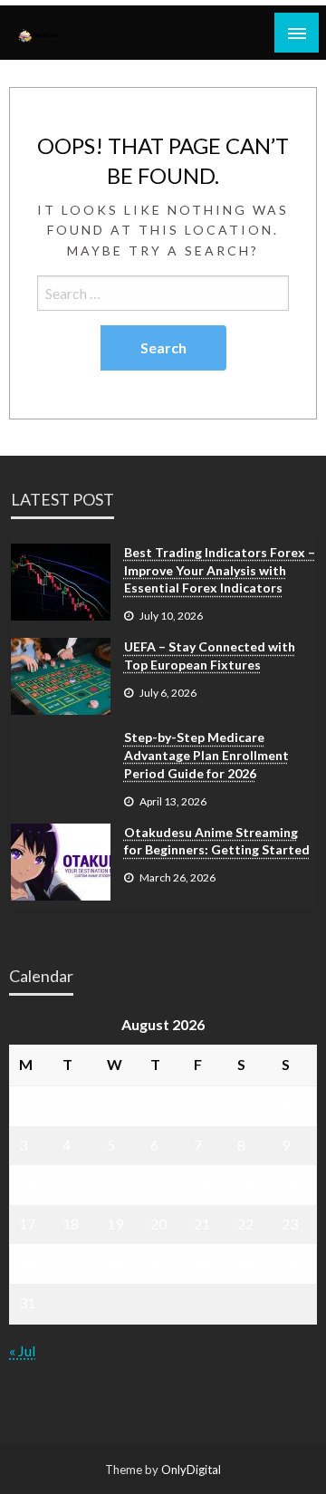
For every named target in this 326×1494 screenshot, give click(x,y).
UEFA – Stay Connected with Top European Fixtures (209, 655)
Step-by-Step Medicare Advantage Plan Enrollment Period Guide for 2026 (206, 754)
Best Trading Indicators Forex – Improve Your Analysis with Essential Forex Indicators (219, 570)
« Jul (22, 1350)
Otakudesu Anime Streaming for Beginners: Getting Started (217, 841)
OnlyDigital (191, 1469)
